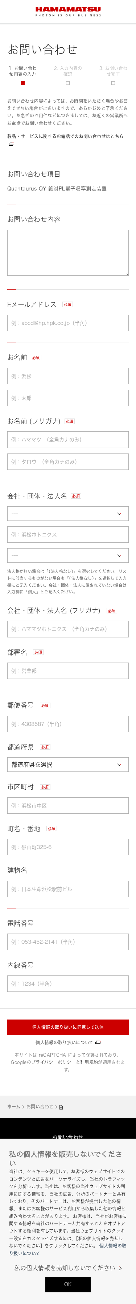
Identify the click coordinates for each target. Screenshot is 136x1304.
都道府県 (28, 747)
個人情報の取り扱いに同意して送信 (68, 1027)
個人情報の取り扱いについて (65, 1042)
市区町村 (28, 787)
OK (68, 1284)
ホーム (13, 1106)
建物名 (17, 870)
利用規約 (89, 1062)
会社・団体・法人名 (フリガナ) (61, 610)
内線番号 (20, 965)
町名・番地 (31, 829)
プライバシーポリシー (53, 1062)
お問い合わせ (39, 1106)
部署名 (24, 652)
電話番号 (20, 923)
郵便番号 (28, 705)
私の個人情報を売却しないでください (64, 1268)
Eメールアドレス (39, 305)
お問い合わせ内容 (34, 219)
